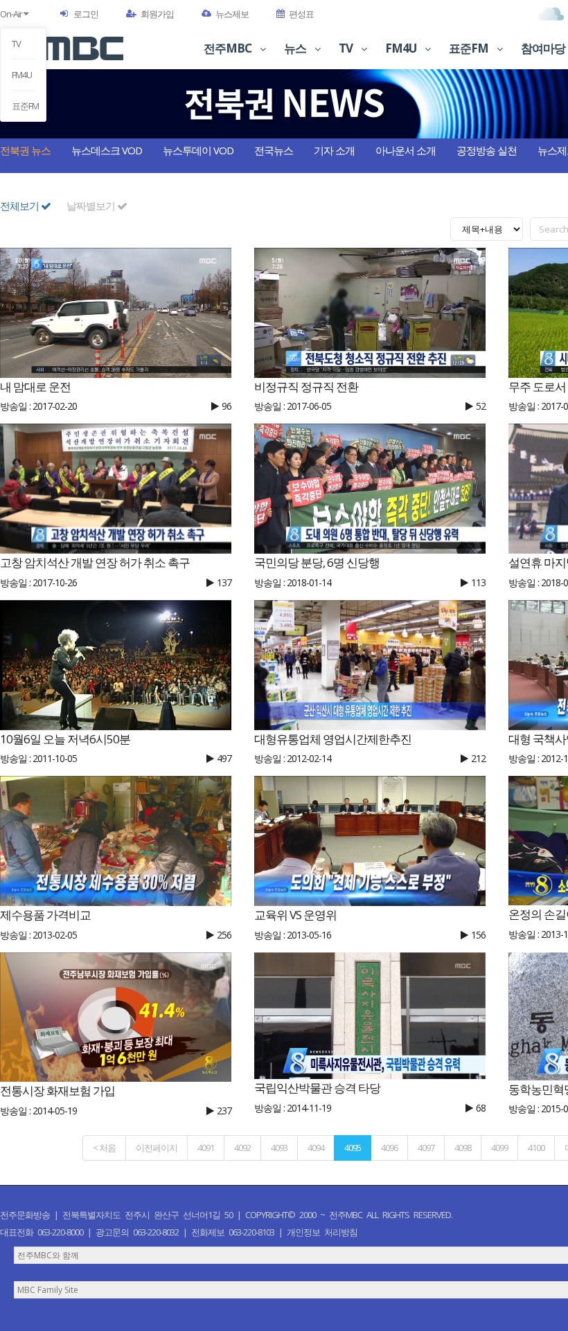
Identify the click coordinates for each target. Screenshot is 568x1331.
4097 (426, 1147)
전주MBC (229, 48)
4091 (205, 1147)
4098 (462, 1147)
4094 (316, 1147)
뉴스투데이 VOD (198, 150)
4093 (279, 1147)
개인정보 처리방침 (322, 1232)
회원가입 (157, 14)
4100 (536, 1147)
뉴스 (296, 48)
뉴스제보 (232, 14)
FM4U (22, 75)
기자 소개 (334, 150)
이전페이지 (156, 1147)
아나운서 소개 (405, 150)
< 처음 (104, 1147)
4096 (389, 1147)
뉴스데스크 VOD (106, 150)
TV (16, 43)
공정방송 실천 (486, 150)
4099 (499, 1147)
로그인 (85, 14)
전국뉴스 (273, 150)
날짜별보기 (91, 205)
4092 (242, 1147)
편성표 (301, 14)
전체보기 (20, 205)
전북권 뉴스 (25, 150)
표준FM (23, 106)
